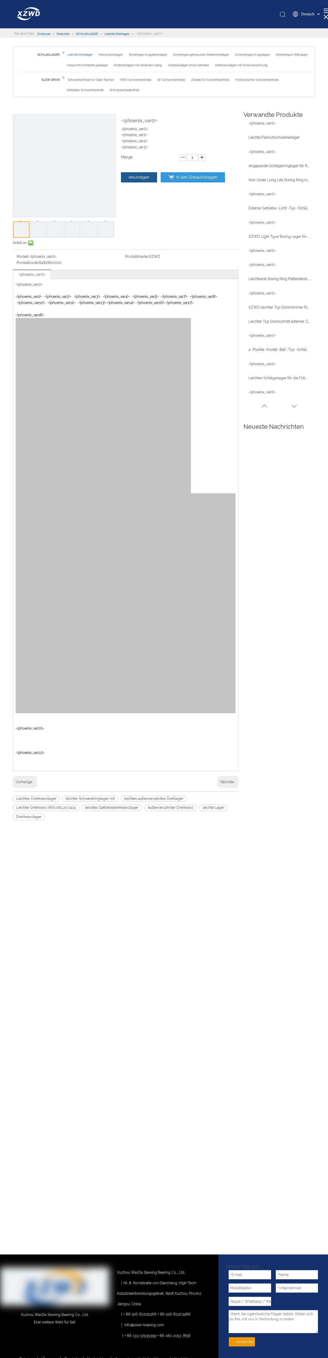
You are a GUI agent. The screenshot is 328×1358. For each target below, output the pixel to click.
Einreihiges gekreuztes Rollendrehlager (201, 54)
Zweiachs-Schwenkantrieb (210, 79)
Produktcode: (28, 263)
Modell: (23, 256)
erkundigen (139, 177)
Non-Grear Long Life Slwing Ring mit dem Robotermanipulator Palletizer (279, 180)
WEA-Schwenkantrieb (135, 79)
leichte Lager (213, 807)
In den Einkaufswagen (196, 177)
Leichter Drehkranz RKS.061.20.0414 (46, 807)
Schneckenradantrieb (124, 90)
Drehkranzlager (29, 817)
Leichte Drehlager (80, 54)
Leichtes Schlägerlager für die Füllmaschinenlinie (279, 378)
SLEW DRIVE (51, 79)
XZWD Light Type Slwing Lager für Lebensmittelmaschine (279, 236)
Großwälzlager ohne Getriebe (188, 65)
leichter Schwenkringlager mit (90, 799)
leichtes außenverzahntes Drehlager (153, 799)
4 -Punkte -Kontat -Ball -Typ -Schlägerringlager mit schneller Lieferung (279, 350)
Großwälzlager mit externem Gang (138, 65)
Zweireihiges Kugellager (252, 54)
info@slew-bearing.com (144, 1325)
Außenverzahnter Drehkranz (170, 807)
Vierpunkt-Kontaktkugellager (87, 65)
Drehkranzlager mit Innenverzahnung (241, 65)
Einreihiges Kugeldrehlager (148, 54)
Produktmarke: (137, 256)
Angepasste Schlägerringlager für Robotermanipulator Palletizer (279, 166)
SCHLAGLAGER (48, 54)
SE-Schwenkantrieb (171, 79)
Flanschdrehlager (111, 54)
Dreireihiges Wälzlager (292, 54)
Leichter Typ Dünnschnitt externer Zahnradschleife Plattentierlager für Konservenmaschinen (279, 321)
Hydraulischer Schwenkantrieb (257, 79)
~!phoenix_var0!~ (32, 274)
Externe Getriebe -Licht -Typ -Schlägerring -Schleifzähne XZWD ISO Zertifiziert (279, 208)
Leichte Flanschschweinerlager (274, 137)
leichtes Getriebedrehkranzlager (111, 807)
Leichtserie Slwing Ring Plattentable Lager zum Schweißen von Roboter (279, 279)
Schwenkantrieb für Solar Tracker (91, 79)
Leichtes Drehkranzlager (36, 799)
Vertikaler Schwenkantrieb (85, 90)
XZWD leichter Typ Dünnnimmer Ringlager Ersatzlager (279, 307)
